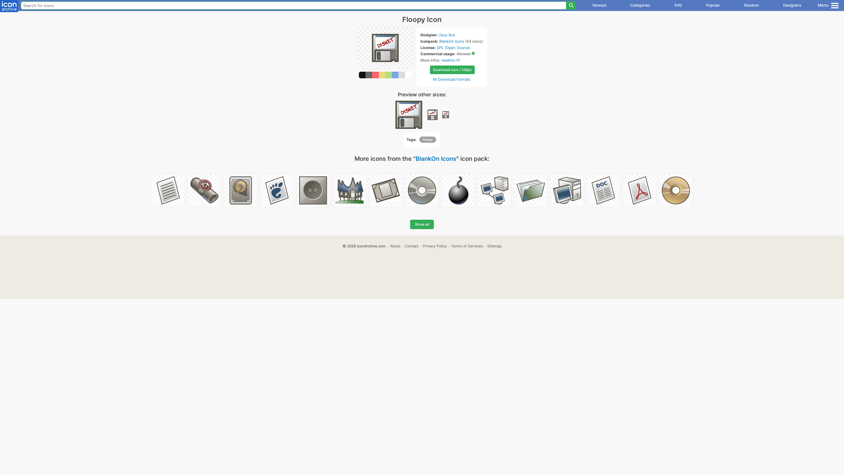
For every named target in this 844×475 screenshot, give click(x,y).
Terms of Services (467, 246)
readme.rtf (450, 60)
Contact (411, 246)
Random (751, 5)
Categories (640, 5)
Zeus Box (447, 35)
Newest (599, 5)
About (395, 246)
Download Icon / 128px (452, 70)
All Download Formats (452, 79)
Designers (792, 5)
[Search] (571, 5)
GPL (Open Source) (453, 48)
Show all (422, 224)
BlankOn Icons (451, 41)
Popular (713, 5)
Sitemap (494, 246)
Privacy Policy (435, 246)
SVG (678, 5)
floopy (428, 139)
